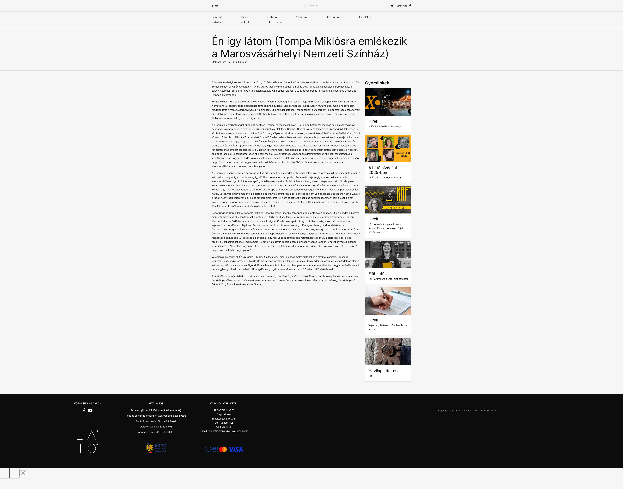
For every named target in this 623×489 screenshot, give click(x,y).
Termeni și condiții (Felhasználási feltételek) (156, 410)
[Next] (14, 473)
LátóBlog (365, 17)
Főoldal (217, 17)
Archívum (333, 17)
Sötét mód (402, 5)
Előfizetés (276, 22)
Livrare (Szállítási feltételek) (156, 426)
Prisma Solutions (487, 410)
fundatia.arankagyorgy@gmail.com (228, 431)
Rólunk (245, 22)
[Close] (23, 473)
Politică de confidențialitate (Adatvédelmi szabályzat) (156, 415)
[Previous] (5, 473)
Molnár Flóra (219, 61)
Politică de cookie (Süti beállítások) (156, 421)
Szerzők (301, 17)
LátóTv (216, 22)
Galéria (272, 17)
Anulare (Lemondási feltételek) (155, 432)
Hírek (244, 17)
